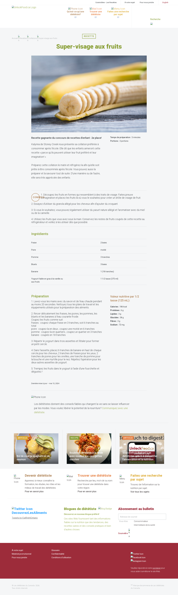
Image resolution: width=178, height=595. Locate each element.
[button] (158, 24)
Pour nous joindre (147, 2)
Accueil (15, 38)
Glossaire (55, 550)
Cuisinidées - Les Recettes (106, 2)
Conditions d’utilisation (61, 557)
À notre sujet (130, 2)
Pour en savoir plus (34, 491)
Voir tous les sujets (139, 491)
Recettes (23, 38)
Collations (33, 38)
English (165, 2)
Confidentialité (57, 554)
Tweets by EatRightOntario (25, 518)
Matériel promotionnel (21, 554)
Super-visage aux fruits (48, 38)
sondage (156, 568)
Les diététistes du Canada (24, 585)
